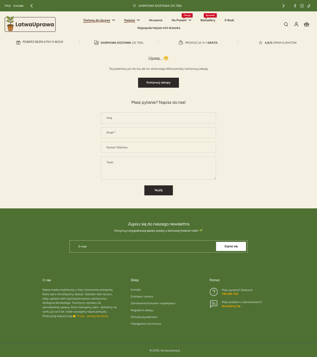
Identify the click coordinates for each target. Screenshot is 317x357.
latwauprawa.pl (170, 350)
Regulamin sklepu (142, 310)
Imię (109, 118)
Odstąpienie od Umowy (146, 323)
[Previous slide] (31, 6)
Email (111, 132)
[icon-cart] (306, 24)
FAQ (8, 5)
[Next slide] (283, 6)
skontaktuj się (231, 306)
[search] (286, 24)
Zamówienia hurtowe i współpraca (153, 303)
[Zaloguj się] (296, 24)
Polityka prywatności (144, 317)
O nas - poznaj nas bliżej (92, 316)
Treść (110, 162)
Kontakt (18, 5)
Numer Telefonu (117, 147)
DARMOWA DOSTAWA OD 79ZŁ (160, 5)
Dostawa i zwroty (142, 296)
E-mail (82, 246)
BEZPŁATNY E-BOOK (43, 41)
